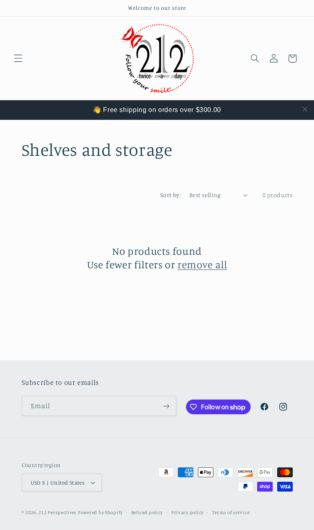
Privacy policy (187, 512)
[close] (305, 109)
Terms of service (231, 512)
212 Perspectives (57, 512)
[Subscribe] (166, 406)
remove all (202, 264)
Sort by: (170, 194)
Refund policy (147, 512)
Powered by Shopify (100, 512)
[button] (18, 58)
